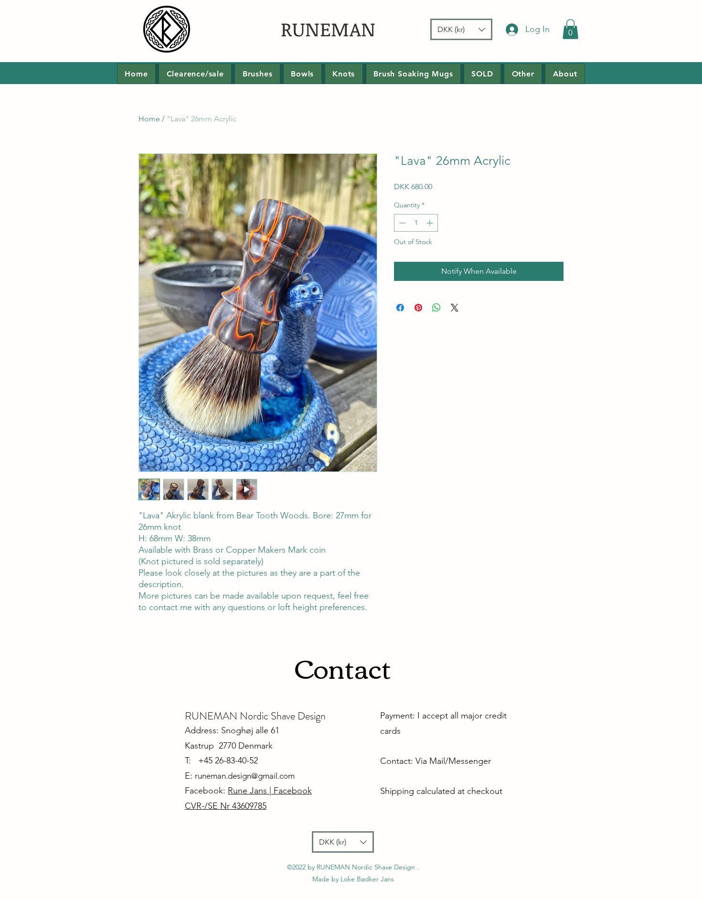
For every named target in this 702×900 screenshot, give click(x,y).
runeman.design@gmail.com (245, 776)
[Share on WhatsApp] (436, 307)
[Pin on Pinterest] (418, 307)
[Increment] (430, 222)
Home (149, 118)
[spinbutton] (416, 222)
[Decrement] (401, 222)
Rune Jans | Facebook (270, 790)
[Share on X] (454, 307)
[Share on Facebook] (400, 307)
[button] (461, 29)
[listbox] (461, 29)
